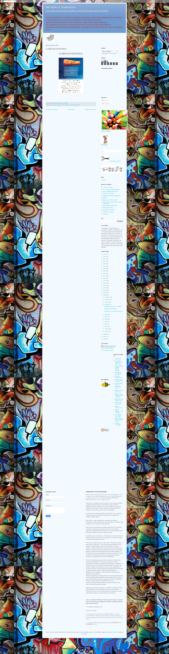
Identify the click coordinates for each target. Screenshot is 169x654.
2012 (104, 288)
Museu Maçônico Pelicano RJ (110, 205)
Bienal (78, 105)
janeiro (106, 331)
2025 (104, 256)
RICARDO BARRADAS (109, 346)
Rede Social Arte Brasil (109, 210)
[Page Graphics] (114, 129)
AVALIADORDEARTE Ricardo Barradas (119, 368)
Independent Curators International (111, 195)
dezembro (107, 297)
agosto (106, 314)
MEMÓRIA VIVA (118, 387)
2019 (104, 271)
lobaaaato (114, 632)
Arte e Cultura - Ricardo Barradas (111, 189)
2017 (104, 276)
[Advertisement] (112, 83)
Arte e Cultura (65, 105)
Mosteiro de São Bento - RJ (119, 391)
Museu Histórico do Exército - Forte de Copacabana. (112, 202)
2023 (104, 261)
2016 (104, 278)
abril (106, 324)
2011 (104, 290)
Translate (114, 53)
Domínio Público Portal (118, 376)
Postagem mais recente (51, 109)
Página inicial (71, 109)
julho (106, 317)
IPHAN (105, 198)
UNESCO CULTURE (118, 424)
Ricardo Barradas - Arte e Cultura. (119, 411)
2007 (104, 336)
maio (106, 321)
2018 (104, 273)
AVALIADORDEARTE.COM (110, 191)
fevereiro (107, 329)
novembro (107, 299)
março (106, 326)
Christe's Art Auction (108, 193)
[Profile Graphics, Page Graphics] (50, 41)
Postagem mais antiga (90, 109)
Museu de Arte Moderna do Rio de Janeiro (119, 395)
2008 (104, 334)
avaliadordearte (72, 105)
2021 (104, 266)
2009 (104, 295)
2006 (104, 339)
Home (104, 180)
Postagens (106, 100)
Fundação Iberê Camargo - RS (119, 380)
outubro (107, 302)
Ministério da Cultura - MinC (110, 200)
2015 (104, 280)
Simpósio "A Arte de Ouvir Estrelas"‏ (113, 311)
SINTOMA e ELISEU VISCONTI (113, 306)
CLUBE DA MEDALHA (118, 373)
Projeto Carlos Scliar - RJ (118, 403)
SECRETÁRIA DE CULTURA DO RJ (119, 420)
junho (106, 319)
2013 (104, 285)
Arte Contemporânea (57, 105)
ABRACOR (118, 359)
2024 (104, 259)
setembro (107, 304)
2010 (104, 292)
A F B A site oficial (108, 187)
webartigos (105, 214)
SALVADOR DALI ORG (118, 415)
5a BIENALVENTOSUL (110, 309)
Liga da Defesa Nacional (119, 384)
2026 (104, 254)
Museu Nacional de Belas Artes (119, 399)
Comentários (106, 103)
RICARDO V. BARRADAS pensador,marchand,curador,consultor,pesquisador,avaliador (77, 9)
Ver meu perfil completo (107, 350)
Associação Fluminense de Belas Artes (118, 362)
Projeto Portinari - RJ (118, 406)
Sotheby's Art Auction (108, 212)
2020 (104, 268)
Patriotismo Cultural (108, 207)
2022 (104, 264)
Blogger (85, 634)
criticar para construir (115, 161)
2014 (104, 283)
